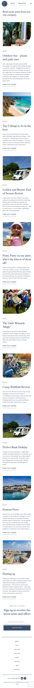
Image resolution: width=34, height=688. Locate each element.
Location (17, 653)
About (17, 641)
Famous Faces (11, 509)
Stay (17, 645)
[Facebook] (22, 678)
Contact (17, 669)
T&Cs (17, 665)
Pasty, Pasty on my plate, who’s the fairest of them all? (17, 259)
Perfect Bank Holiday (15, 447)
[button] (30, 3)
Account (17, 661)
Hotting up (9, 573)
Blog (5, 51)
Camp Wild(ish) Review (16, 387)
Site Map (17, 649)
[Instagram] (25, 678)
